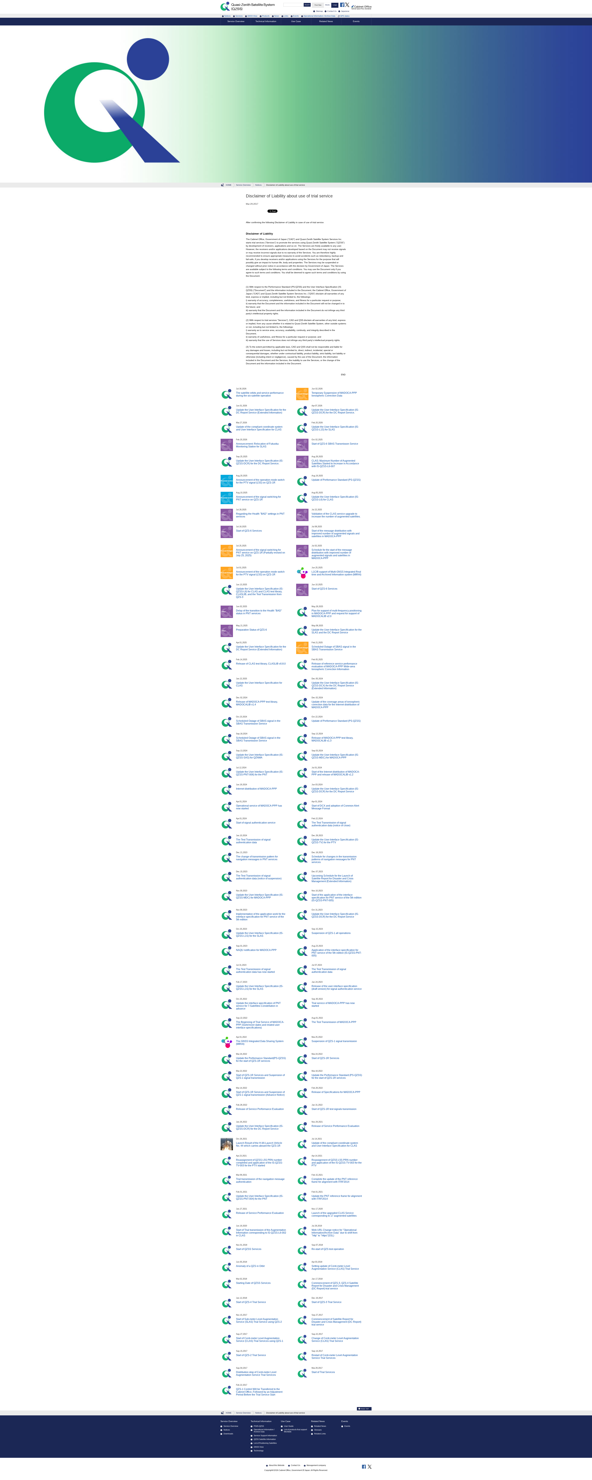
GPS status (344, 16)
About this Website (276, 1465)
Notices (227, 16)
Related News (318, 1421)
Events (296, 16)
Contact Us (295, 1465)
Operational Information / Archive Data (319, 16)
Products (265, 16)
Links (286, 16)
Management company (316, 1465)
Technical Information (261, 1421)
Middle (327, 5)
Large (335, 5)
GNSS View (252, 16)
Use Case (285, 1421)
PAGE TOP (365, 1409)
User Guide (289, 1426)
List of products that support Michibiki (295, 1430)
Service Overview (228, 1421)
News (276, 16)
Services (239, 16)
